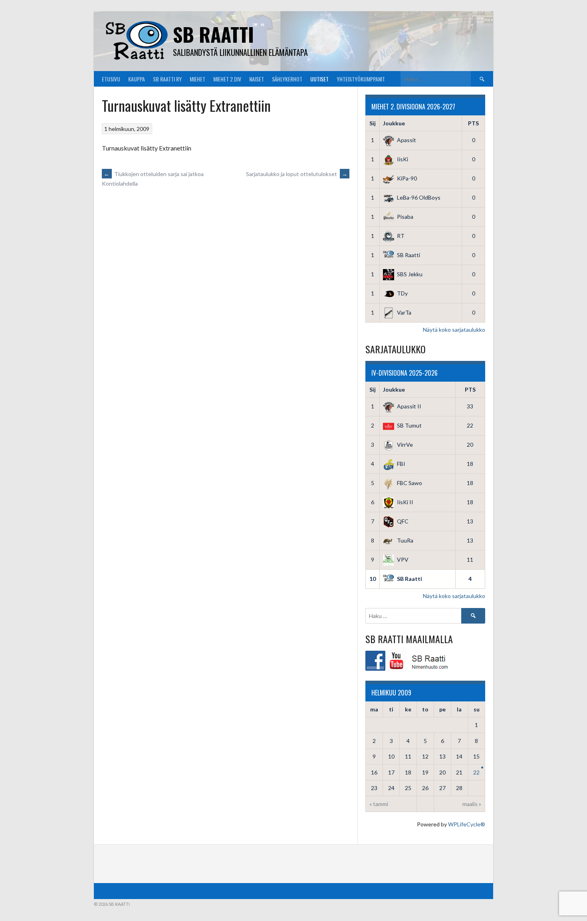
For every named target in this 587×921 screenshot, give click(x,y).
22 (476, 772)
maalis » (471, 803)
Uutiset (319, 79)
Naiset (256, 79)
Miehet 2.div (227, 79)
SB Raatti (213, 34)
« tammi (378, 803)
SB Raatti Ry (167, 79)
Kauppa (136, 79)
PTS (473, 123)
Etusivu (111, 79)
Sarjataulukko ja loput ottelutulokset (296, 173)
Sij (372, 123)
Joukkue (394, 123)
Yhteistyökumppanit (361, 79)
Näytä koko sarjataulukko (454, 329)
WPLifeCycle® (466, 824)
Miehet (197, 79)
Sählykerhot (287, 79)
